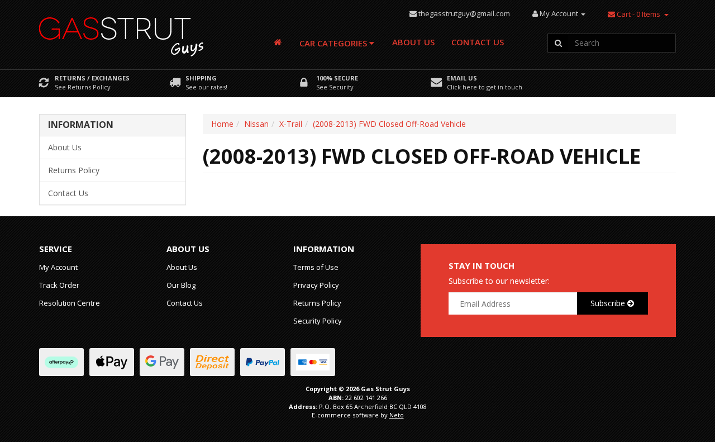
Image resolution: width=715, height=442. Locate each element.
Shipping (201, 78)
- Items (638, 14)
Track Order (59, 285)
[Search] (558, 43)
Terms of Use (316, 267)
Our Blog (181, 285)
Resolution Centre (69, 303)
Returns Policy (73, 170)
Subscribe (608, 303)
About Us (413, 41)
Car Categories (334, 43)
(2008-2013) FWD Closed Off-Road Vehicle (389, 123)
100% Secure (337, 78)
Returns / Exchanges (92, 78)
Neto (396, 415)
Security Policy (317, 321)
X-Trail (290, 123)
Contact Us (477, 41)
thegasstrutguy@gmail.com (464, 13)
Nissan (256, 123)
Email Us (462, 78)
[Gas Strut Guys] (121, 33)
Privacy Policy (316, 285)
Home (222, 123)
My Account (58, 267)
